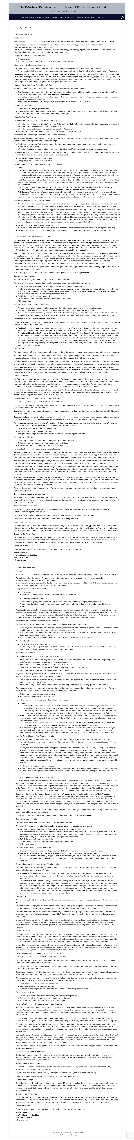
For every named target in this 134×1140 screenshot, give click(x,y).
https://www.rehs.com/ (23, 47)
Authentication (89, 17)
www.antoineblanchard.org (41, 50)
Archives (70, 17)
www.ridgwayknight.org (77, 50)
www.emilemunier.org (60, 50)
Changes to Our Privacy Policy (55, 79)
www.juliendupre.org (23, 50)
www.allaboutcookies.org (84, 515)
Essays (54, 17)
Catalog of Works (35, 17)
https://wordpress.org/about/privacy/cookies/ (31, 512)
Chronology (46, 17)
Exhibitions (62, 17)
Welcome (24, 17)
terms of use (65, 1135)
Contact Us (99, 17)
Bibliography (79, 17)
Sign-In (119, 7)
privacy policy (76, 1135)
